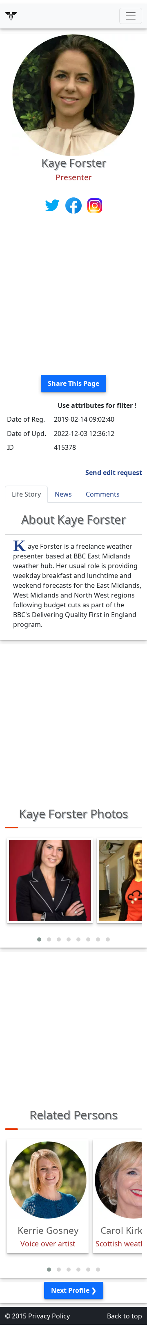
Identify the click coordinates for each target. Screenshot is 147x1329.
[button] (39, 939)
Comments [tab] (103, 494)
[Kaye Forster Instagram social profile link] (95, 204)
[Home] (11, 15)
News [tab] (63, 494)
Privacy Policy (49, 1315)
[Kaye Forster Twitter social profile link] (53, 204)
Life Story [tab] (26, 494)
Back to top (124, 1315)
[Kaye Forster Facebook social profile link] (74, 204)
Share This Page (73, 383)
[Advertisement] (73, 295)
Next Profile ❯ (73, 1290)
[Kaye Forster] (73, 94)
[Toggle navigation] (130, 16)
